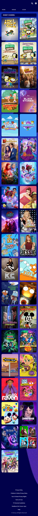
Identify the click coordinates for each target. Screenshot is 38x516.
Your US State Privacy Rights (19, 496)
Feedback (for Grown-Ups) (19, 506)
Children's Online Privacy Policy (19, 493)
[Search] (32, 3)
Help (19, 509)
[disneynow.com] (5, 3)
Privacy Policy (19, 490)
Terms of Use (19, 499)
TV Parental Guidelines (19, 503)
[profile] (34, 8)
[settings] (36, 3)
